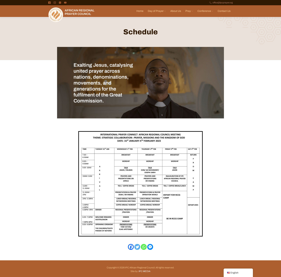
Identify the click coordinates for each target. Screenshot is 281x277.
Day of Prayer (156, 11)
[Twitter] (137, 247)
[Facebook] (131, 247)
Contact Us (224, 11)
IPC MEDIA (144, 271)
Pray (188, 11)
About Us (175, 11)
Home (139, 11)
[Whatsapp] (144, 247)
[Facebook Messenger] (150, 247)
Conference (204, 11)
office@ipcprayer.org (223, 3)
